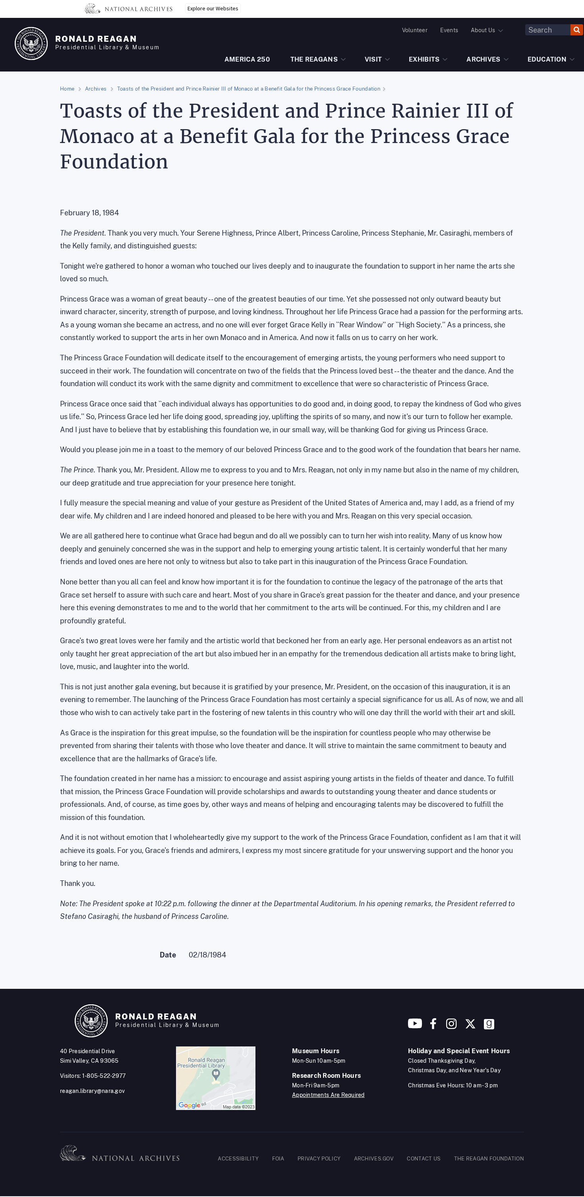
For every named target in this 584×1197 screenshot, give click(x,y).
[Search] (576, 29)
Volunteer (414, 30)
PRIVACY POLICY (319, 1159)
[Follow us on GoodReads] (489, 1027)
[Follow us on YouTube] (415, 1027)
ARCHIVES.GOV (374, 1159)
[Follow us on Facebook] (433, 1027)
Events (449, 30)
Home (67, 89)
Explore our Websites (213, 8)
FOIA (278, 1159)
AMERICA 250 (247, 59)
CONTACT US (424, 1159)
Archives (95, 89)
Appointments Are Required (328, 1095)
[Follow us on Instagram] (450, 1027)
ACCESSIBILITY (238, 1159)
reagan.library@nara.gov (92, 1091)
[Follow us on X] (470, 1027)
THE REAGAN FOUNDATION (489, 1159)
